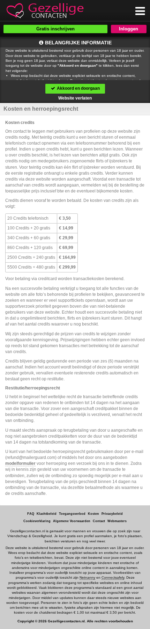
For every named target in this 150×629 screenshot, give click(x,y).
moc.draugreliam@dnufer (31, 457)
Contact (99, 521)
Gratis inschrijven (55, 28)
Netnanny (87, 577)
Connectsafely (113, 577)
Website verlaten (75, 98)
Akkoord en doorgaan (78, 88)
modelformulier (20, 463)
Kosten (93, 513)
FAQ (30, 513)
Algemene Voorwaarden (71, 521)
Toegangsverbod (72, 513)
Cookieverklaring (37, 521)
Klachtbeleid (47, 513)
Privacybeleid (112, 513)
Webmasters (117, 521)
